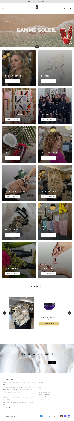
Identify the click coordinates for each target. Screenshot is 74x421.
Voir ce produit (49, 323)
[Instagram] (6, 407)
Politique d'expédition (43, 389)
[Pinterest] (9, 407)
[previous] (4, 313)
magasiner (37, 39)
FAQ (40, 387)
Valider (52, 362)
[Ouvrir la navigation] (3, 8)
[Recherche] (68, 8)
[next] (69, 313)
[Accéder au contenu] (37, 46)
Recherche (41, 399)
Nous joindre (41, 382)
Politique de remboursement (45, 392)
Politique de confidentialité (44, 394)
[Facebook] (3, 407)
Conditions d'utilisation (43, 397)
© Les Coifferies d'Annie (11, 416)
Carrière (40, 385)
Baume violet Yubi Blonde (49, 317)
